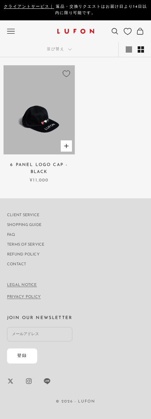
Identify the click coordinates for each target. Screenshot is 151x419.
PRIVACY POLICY (24, 297)
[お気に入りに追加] (66, 73)
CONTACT (16, 264)
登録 (22, 356)
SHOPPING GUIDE (24, 225)
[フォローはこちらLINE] (47, 381)
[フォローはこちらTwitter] (10, 381)
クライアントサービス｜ (29, 7)
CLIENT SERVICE (23, 215)
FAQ (11, 235)
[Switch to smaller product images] (141, 49)
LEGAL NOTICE (22, 285)
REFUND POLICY (23, 255)
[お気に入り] (127, 31)
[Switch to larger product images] (129, 49)
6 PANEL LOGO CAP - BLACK (39, 168)
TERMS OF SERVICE (26, 245)
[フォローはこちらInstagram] (28, 381)
